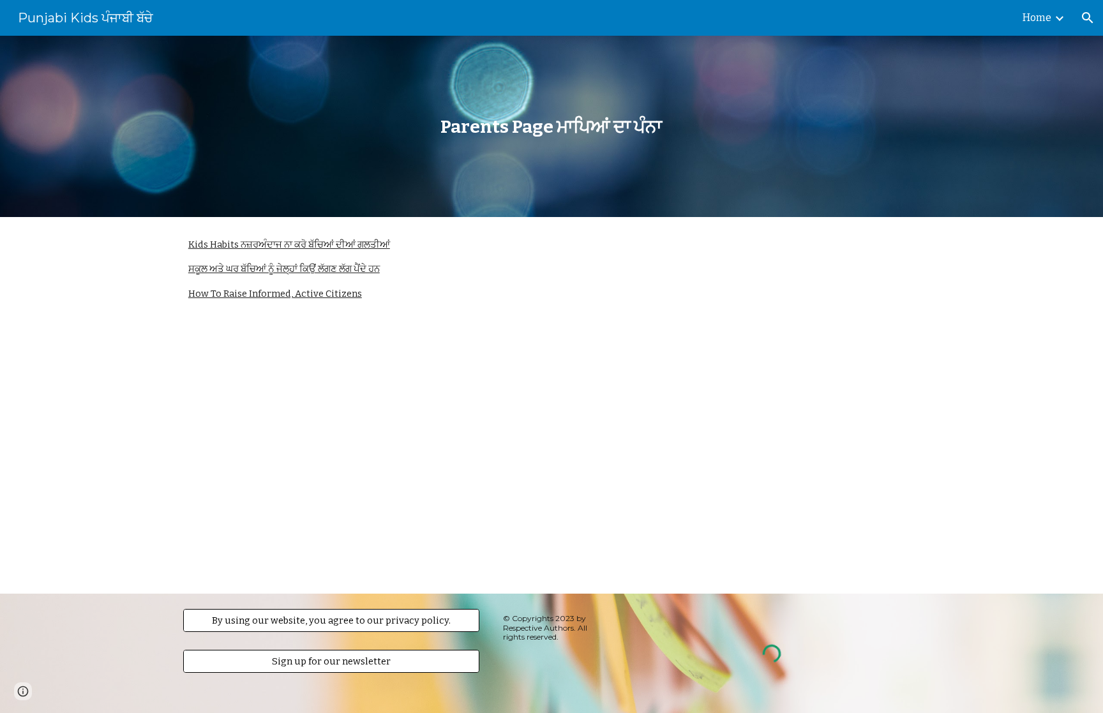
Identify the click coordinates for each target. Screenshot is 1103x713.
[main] (551, 126)
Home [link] (1037, 17)
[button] (1087, 18)
